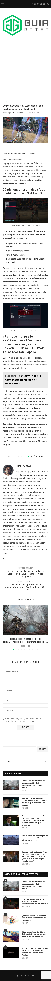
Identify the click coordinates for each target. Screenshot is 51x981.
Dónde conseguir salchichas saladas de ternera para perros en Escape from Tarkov (35, 951)
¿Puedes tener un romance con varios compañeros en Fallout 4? (34, 918)
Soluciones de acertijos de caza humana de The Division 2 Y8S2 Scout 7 (35, 838)
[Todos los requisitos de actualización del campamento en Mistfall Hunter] (25, 620)
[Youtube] (44, 4)
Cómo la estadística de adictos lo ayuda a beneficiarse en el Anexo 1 (35, 901)
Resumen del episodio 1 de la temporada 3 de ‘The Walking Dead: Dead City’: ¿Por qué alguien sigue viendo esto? (34, 856)
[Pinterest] (41, 4)
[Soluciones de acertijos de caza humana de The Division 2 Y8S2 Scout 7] (11, 840)
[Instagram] (38, 4)
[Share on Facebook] (34, 456)
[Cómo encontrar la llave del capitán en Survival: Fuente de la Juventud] (11, 936)
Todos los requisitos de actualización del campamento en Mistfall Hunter (33, 784)
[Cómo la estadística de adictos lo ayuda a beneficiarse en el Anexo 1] (11, 903)
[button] (5, 627)
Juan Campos (18, 112)
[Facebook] (32, 4)
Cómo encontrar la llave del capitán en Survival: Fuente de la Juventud (34, 934)
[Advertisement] (25, 71)
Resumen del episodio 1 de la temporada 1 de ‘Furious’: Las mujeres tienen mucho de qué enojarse (34, 820)
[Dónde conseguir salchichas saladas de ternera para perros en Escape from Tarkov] (11, 952)
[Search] (48, 4)
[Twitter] (35, 4)
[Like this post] (31, 456)
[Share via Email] (42, 456)
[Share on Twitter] (37, 456)
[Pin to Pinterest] (39, 456)
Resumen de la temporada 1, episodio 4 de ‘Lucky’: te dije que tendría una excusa (34, 801)
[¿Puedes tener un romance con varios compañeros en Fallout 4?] (11, 920)
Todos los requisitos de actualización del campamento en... (25, 640)
